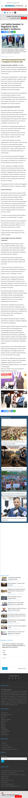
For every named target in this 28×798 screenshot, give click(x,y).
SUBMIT (5, 668)
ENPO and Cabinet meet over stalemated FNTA (13, 493)
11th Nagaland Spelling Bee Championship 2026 (14, 578)
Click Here (24, 18)
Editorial (3, 726)
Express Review (5, 734)
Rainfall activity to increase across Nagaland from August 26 (16, 632)
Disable (2, 722)
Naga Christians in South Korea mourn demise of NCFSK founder (17, 609)
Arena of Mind (4, 712)
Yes (4, 650)
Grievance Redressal (7, 747)
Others (5, 654)
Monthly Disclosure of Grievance (9, 749)
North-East (10, 623)
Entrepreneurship (5, 731)
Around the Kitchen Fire (6, 714)
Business (3, 717)
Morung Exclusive (12, 586)
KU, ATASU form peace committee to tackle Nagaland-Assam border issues (17, 615)
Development (4, 721)
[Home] (13, 5)
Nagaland (3, 56)
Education (3, 727)
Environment (4, 732)
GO (2, 761)
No (4, 652)
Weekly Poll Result (22, 668)
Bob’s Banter (4, 716)
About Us (4, 743)
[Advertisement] (9, 532)
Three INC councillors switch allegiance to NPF (17, 626)
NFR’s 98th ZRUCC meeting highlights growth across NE (17, 620)
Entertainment (4, 729)
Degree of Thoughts (6, 719)
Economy (3, 724)
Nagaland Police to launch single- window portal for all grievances (16, 603)
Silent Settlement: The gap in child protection (12, 468)
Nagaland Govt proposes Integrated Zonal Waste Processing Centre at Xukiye (16, 591)
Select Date (4, 756)
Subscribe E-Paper (14, 9)
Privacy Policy (5, 745)
